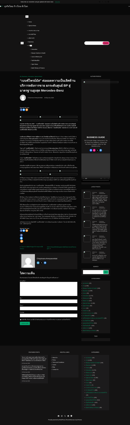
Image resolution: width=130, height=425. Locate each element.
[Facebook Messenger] (23, 109)
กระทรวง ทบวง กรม (88, 313)
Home (30, 22)
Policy (54, 360)
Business (24, 76)
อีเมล (22, 305)
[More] (26, 109)
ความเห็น (23, 281)
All (20, 76)
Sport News (86, 305)
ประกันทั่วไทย (86, 320)
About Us (54, 357)
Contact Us (55, 369)
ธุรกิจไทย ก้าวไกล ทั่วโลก (16, 6)
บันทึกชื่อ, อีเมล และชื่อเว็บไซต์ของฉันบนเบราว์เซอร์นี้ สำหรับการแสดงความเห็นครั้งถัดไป (46, 319)
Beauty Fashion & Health (90, 288)
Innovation (31, 76)
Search (106, 43)
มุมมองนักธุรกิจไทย (88, 323)
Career (54, 364)
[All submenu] (31, 45)
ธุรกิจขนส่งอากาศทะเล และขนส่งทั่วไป (93, 318)
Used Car (85, 310)
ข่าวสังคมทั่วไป (87, 315)
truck (84, 308)
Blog (53, 367)
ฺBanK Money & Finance (89, 330)
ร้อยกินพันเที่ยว (87, 325)
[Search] (105, 272)
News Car (85, 300)
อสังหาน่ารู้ (86, 328)
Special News (38, 76)
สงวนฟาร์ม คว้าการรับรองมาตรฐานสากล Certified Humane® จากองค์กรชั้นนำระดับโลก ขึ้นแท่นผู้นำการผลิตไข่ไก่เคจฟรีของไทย (99, 214)
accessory (86, 283)
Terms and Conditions (58, 362)
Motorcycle (86, 298)
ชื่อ (21, 298)
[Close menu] (26, 16)
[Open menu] (22, 43)
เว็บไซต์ (22, 312)
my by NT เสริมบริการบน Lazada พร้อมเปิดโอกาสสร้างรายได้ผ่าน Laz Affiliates (99, 258)
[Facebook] (21, 109)
